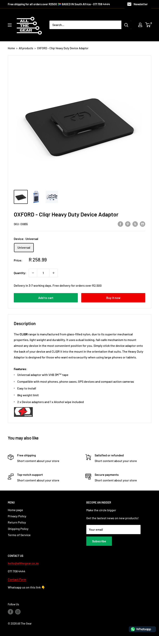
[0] (148, 24)
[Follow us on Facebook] (10, 611)
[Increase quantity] (53, 273)
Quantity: (20, 273)
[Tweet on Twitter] (135, 224)
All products (26, 48)
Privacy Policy (17, 516)
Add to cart (45, 297)
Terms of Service (19, 535)
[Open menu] (10, 25)
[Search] (126, 25)
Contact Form (17, 579)
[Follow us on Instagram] (18, 611)
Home (11, 48)
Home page (15, 510)
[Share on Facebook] (120, 224)
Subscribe (99, 541)
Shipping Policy (18, 528)
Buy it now (113, 297)
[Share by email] (142, 224)
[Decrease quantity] (33, 273)
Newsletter (141, 4)
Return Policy (17, 522)
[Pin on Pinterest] (127, 224)
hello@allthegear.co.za (23, 563)
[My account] (140, 25)
